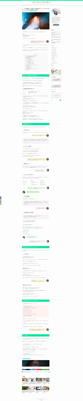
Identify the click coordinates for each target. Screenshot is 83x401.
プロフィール (53, 64)
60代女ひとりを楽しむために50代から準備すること (41, 2)
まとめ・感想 (27, 69)
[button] (24, 369)
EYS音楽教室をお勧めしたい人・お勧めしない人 (31, 68)
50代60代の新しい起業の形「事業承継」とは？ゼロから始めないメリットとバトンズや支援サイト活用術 (55, 42)
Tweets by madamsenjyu (53, 89)
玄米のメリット (54, 60)
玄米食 (53, 59)
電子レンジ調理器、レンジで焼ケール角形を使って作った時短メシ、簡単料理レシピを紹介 (55, 37)
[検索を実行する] (60, 100)
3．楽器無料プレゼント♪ (29, 60)
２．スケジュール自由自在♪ (30, 59)
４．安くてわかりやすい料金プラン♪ (30, 61)
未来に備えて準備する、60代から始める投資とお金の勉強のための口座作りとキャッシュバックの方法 (55, 35)
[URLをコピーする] (47, 369)
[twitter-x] (58, 0)
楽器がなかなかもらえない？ (30, 67)
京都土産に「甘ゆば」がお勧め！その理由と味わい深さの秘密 (55, 32)
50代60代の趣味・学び (55, 47)
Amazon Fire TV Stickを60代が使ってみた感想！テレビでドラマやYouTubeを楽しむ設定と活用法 (55, 40)
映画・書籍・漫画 (54, 50)
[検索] (60, 0)
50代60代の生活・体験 (55, 55)
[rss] (59, 0)
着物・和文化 (54, 51)
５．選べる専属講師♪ (29, 62)
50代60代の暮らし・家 (54, 56)
